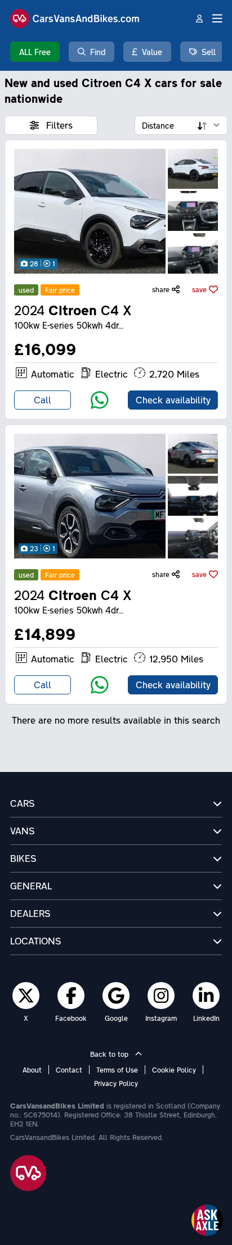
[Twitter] (25, 995)
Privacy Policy (116, 1083)
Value (152, 51)
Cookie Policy (174, 1069)
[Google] (116, 995)
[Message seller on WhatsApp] (100, 400)
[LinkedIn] (206, 995)
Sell (209, 51)
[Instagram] (161, 995)
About (32, 1069)
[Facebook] (71, 995)
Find (97, 51)
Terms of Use (117, 1069)
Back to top (110, 1054)
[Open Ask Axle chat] (207, 1220)
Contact (69, 1069)
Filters (58, 125)
